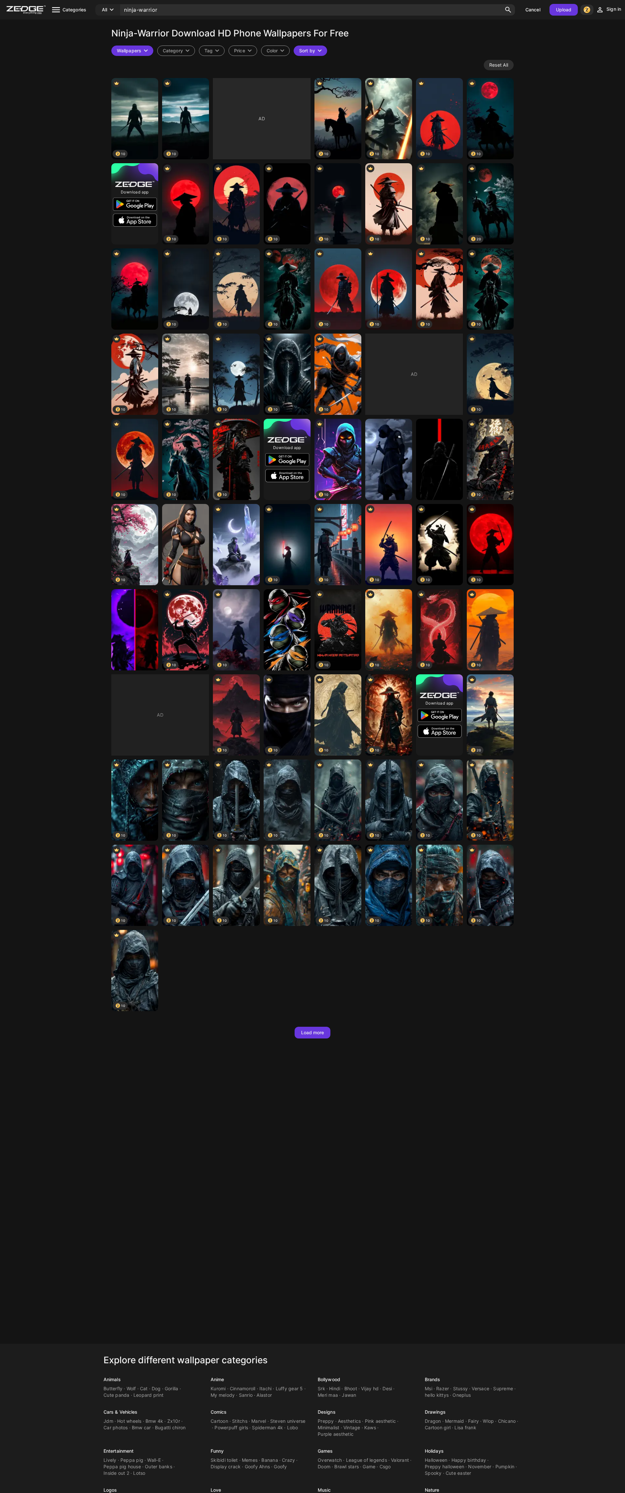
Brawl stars (346, 1466)
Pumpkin (505, 1466)
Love (216, 1490)
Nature (432, 1490)
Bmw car (141, 1427)
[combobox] (212, 51)
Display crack (226, 1466)
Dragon (433, 1421)
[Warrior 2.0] (287, 629)
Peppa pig (131, 1460)
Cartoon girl (438, 1427)
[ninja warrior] (236, 544)
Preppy (326, 1421)
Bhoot (350, 1388)
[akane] (185, 544)
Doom (324, 1466)
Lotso (139, 1473)
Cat (144, 1388)
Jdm (108, 1421)
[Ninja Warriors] (134, 629)
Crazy (288, 1460)
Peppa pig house (122, 1466)
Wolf (131, 1388)
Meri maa (328, 1395)
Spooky (433, 1473)
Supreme (503, 1388)
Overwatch (330, 1460)
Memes (249, 1460)
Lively (110, 1460)
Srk (321, 1388)
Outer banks (158, 1466)
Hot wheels (129, 1421)
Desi (387, 1388)
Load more (312, 1032)
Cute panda (117, 1395)
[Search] (508, 10)
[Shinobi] (388, 459)
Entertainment (118, 1451)
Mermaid (454, 1421)
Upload (564, 9)
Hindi (334, 1388)
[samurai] (134, 289)
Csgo (385, 1466)
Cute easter (458, 1473)
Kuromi (218, 1388)
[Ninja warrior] (439, 459)
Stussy (460, 1388)
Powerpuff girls (231, 1427)
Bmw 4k (154, 1421)
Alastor (264, 1395)
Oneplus (461, 1395)
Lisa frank (465, 1427)
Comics (219, 1412)
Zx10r (173, 1421)
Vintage (351, 1427)
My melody (223, 1395)
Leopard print (148, 1395)
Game (369, 1466)
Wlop (488, 1421)
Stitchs (239, 1421)
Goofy (280, 1466)
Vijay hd (370, 1388)
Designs (327, 1412)
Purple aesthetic (336, 1434)
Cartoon (219, 1421)
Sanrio (246, 1395)
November (479, 1466)
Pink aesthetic (380, 1421)
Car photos (116, 1427)
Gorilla (171, 1388)
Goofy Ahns (257, 1466)
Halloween (436, 1460)
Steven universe (288, 1421)
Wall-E (154, 1460)
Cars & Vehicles (121, 1412)
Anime (217, 1379)
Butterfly (113, 1388)
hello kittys (437, 1395)
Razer (442, 1388)
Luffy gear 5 (289, 1388)
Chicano (507, 1421)
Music (324, 1490)
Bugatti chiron (170, 1427)
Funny (217, 1451)
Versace (480, 1388)
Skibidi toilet (224, 1460)
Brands (432, 1379)
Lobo (292, 1427)
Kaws (370, 1427)
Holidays (434, 1451)
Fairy (473, 1421)
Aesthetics (349, 1421)
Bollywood (329, 1379)
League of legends (366, 1460)
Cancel (532, 9)
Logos (110, 1490)
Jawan (349, 1395)
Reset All (498, 65)
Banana (269, 1460)
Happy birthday (468, 1460)
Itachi (265, 1388)
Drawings (435, 1412)
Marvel (258, 1421)
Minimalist (329, 1427)
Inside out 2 (116, 1473)
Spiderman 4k (267, 1427)
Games (325, 1451)
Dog (156, 1388)
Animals (112, 1379)
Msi (428, 1388)
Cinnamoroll (243, 1388)
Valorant (400, 1460)
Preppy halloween (444, 1466)
